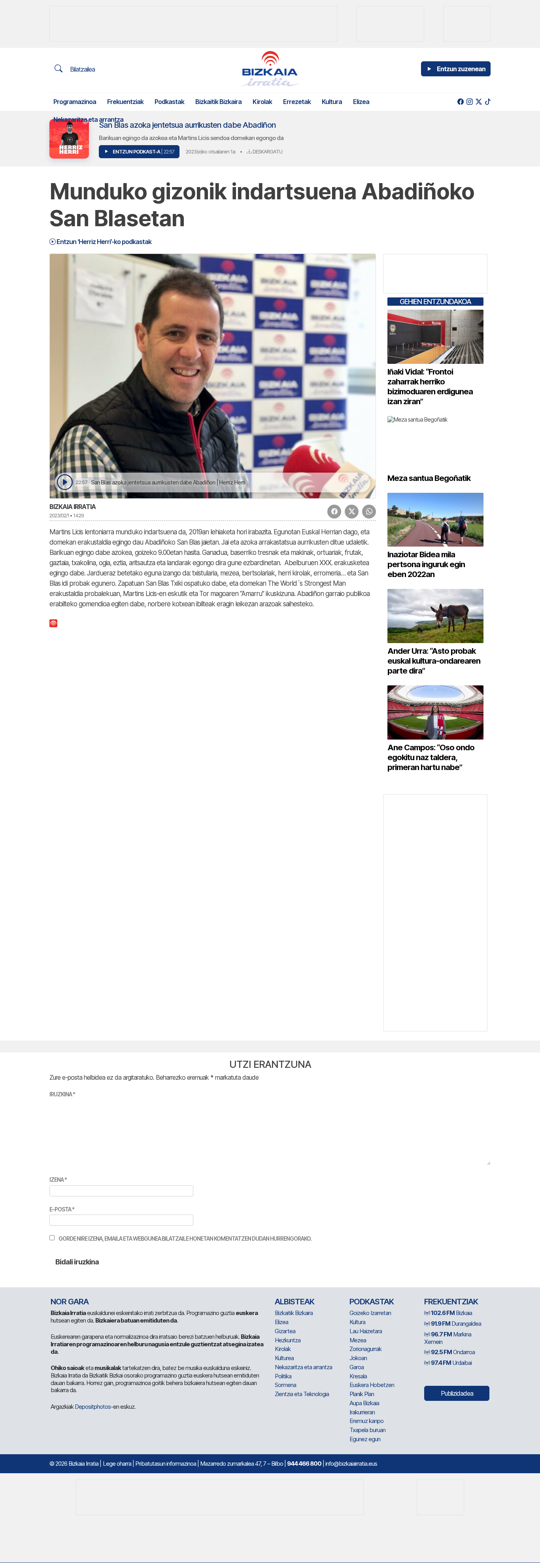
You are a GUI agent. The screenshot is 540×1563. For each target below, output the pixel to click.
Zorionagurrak (365, 1349)
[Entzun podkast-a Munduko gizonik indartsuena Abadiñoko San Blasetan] (64, 482)
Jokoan (358, 1358)
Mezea (357, 1340)
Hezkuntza (287, 1340)
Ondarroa (453, 1352)
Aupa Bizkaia (364, 1403)
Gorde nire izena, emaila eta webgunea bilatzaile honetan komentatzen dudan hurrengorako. (185, 1238)
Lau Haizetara (365, 1331)
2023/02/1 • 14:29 (66, 515)
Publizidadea (457, 1393)
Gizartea (285, 1331)
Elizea (361, 102)
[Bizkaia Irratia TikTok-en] (488, 102)
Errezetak (297, 102)
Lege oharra (117, 1463)
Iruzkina (62, 1094)
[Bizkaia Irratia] (270, 68)
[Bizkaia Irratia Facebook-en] (460, 102)
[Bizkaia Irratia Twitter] (478, 102)
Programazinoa (74, 102)
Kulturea (284, 1358)
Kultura (332, 102)
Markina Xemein (447, 1337)
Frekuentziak (125, 102)
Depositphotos (93, 1406)
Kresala (358, 1376)
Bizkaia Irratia (72, 507)
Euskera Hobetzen (371, 1385)
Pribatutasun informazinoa (165, 1463)
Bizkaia (451, 1313)
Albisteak (294, 1301)
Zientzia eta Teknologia (302, 1394)
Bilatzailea (81, 69)
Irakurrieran (362, 1412)
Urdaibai (451, 1362)
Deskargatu (266, 151)
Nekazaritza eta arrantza (88, 119)
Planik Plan (361, 1394)
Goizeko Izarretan (370, 1313)
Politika (283, 1376)
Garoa (356, 1367)
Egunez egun (364, 1439)
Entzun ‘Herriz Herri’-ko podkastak (103, 242)
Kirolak (262, 102)
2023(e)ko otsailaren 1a (210, 151)
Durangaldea (456, 1323)
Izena (58, 1179)
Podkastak (169, 102)
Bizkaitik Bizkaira (218, 102)
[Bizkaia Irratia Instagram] (469, 102)
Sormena (285, 1385)
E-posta (61, 1209)
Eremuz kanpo (366, 1421)
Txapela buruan (367, 1430)
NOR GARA (70, 1301)
